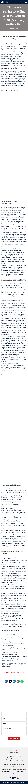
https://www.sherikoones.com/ (9, 652)
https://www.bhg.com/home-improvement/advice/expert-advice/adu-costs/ (14, 655)
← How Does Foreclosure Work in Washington (12, 672)
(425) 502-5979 (16, 755)
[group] (14, 241)
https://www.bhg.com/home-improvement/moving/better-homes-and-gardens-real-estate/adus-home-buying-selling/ (12, 636)
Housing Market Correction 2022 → (18, 675)
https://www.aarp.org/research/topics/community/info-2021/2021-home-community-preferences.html (13, 664)
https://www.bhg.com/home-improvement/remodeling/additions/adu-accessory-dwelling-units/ (12, 643)
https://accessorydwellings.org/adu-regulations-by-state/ (11, 659)
